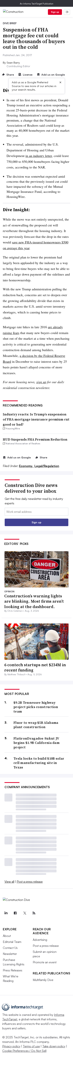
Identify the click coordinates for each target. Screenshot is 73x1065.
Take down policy (53, 1046)
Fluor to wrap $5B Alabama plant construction (35, 724)
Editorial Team (12, 942)
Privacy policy (11, 1046)
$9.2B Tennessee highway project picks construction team (35, 707)
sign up (41, 382)
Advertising (40, 940)
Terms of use (31, 1046)
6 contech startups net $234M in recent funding (35, 667)
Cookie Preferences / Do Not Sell (24, 1051)
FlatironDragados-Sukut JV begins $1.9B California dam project (36, 742)
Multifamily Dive (43, 980)
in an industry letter (38, 155)
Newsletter (10, 954)
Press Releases (12, 970)
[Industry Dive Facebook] (15, 913)
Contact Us (10, 948)
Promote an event (45, 962)
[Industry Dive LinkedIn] (6, 913)
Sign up (55, 12)
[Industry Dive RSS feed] (34, 913)
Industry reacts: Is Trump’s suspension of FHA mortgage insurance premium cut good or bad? (36, 419)
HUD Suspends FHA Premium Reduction (35, 439)
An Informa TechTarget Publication (36, 3)
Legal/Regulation (46, 466)
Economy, (26, 466)
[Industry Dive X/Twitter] (24, 913)
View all (9, 881)
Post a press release (30, 881)
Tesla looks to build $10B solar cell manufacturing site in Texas (38, 762)
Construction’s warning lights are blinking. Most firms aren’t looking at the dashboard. (34, 601)
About (7, 936)
